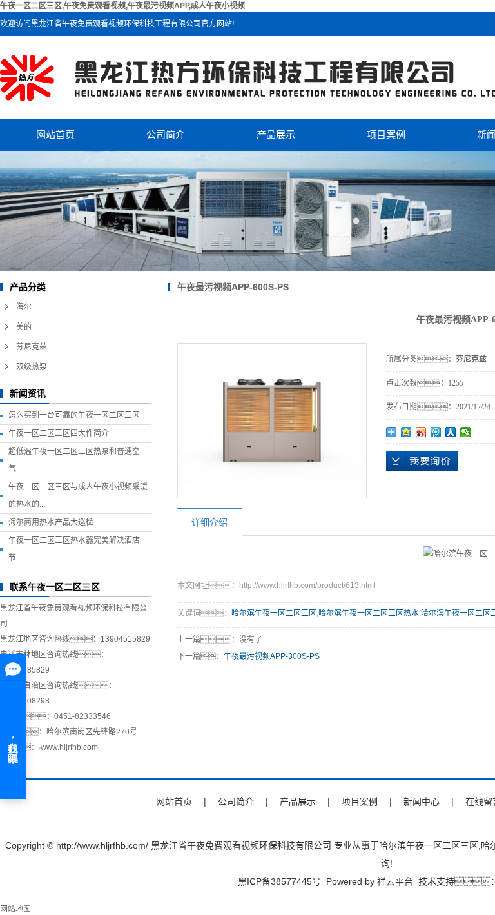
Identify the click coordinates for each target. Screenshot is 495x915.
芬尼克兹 (31, 346)
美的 (24, 326)
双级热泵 (31, 366)
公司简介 (165, 134)
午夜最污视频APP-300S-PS (272, 656)
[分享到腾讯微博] (436, 432)
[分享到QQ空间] (406, 432)
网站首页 (55, 134)
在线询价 (422, 461)
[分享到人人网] (450, 432)
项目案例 (386, 134)
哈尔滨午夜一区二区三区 (273, 613)
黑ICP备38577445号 (279, 881)
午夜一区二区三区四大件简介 (58, 433)
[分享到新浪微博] (421, 432)
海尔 (24, 306)
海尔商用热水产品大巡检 (50, 522)
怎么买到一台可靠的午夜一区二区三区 (74, 415)
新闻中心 (421, 801)
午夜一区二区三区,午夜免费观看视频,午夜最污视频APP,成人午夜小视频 (122, 5)
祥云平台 (395, 881)
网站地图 (15, 909)
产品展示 (276, 134)
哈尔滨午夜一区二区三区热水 (368, 613)
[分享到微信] (465, 432)
